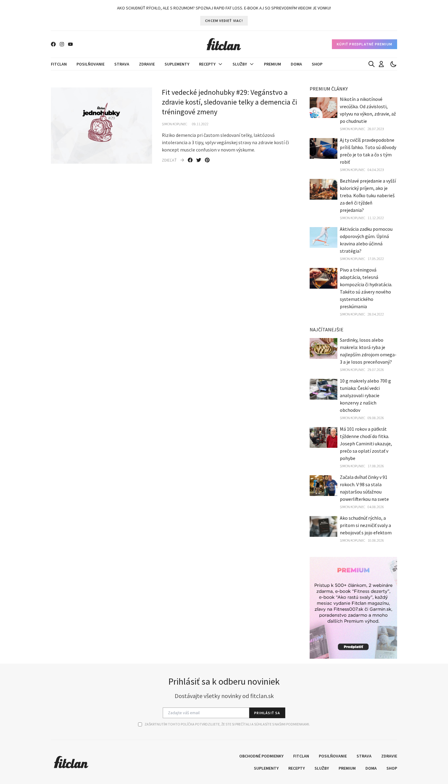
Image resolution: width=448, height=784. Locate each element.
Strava (121, 64)
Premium (272, 64)
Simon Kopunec (174, 124)
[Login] (381, 64)
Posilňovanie (90, 64)
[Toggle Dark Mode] (393, 64)
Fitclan (59, 64)
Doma (296, 64)
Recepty (207, 64)
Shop (317, 64)
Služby (240, 64)
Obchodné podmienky (261, 756)
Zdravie (147, 64)
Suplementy (177, 64)
